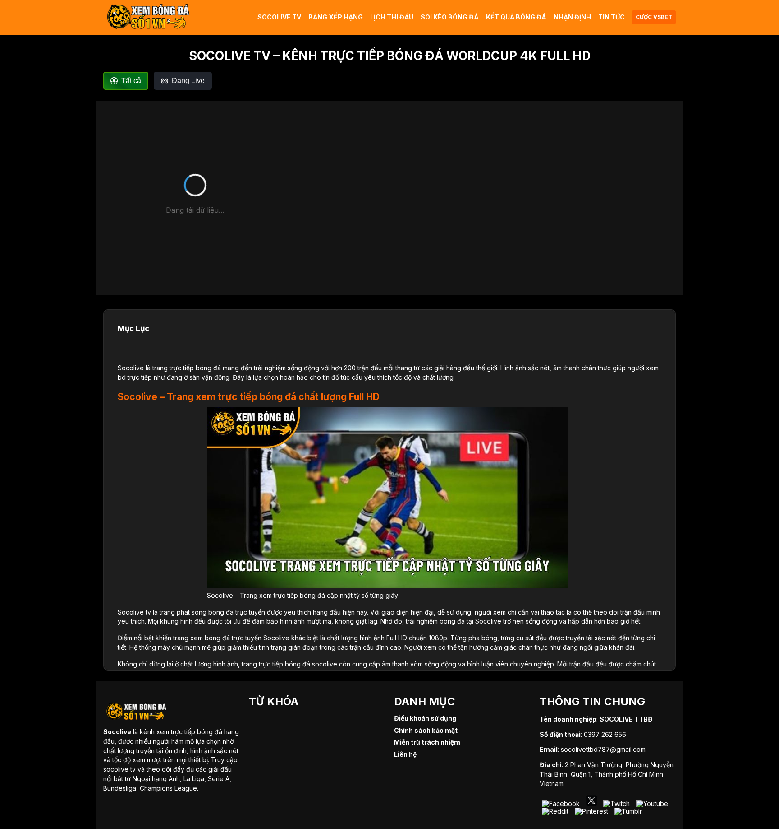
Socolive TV (279, 17)
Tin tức (611, 17)
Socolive (131, 368)
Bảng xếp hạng (335, 17)
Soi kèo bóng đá (450, 17)
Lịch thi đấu (391, 17)
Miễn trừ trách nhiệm (427, 742)
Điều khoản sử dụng (425, 718)
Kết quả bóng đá (516, 17)
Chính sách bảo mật (426, 730)
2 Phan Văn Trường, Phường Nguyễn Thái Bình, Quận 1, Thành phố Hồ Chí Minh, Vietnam (607, 774)
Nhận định (572, 17)
